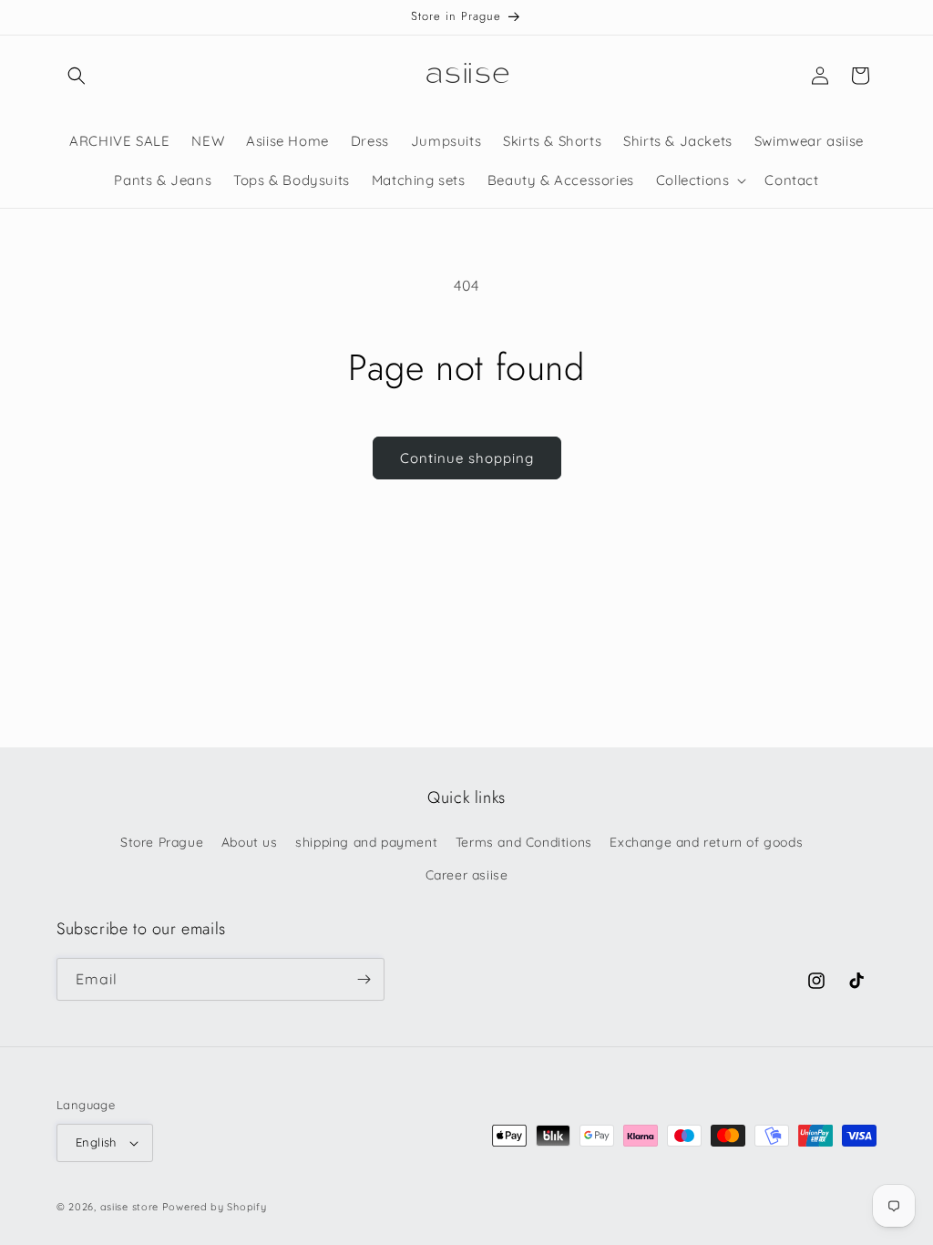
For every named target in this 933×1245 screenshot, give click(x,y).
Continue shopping (467, 458)
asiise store (129, 1206)
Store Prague (161, 842)
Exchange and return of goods (706, 842)
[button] (76, 76)
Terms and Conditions (524, 842)
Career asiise (466, 875)
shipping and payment (366, 842)
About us (249, 842)
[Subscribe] (363, 979)
